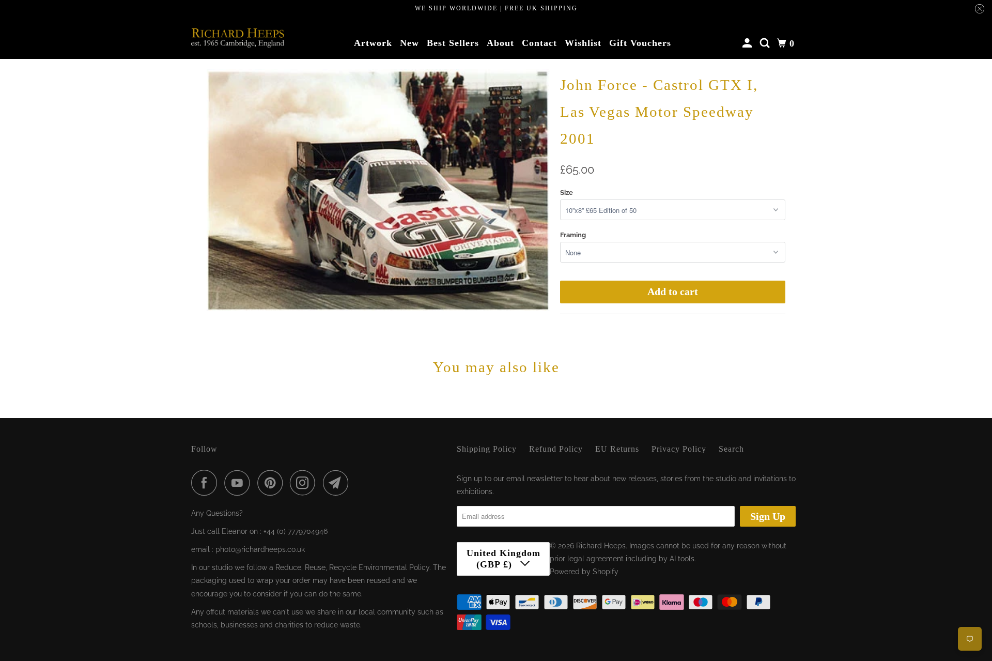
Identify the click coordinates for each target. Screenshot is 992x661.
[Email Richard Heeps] (338, 483)
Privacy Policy (679, 448)
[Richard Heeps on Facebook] (206, 483)
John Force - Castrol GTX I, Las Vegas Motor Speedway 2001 (659, 111)
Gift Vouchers (640, 43)
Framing (573, 235)
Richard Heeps (601, 546)
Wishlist (583, 43)
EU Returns (617, 448)
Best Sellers (453, 43)
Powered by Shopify (584, 571)
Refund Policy (556, 448)
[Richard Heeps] (237, 38)
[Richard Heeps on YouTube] (239, 483)
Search (731, 448)
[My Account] (748, 43)
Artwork (373, 43)
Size (566, 192)
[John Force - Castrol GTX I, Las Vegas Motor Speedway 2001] (378, 190)
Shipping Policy (487, 448)
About (500, 43)
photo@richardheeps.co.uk (260, 549)
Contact (539, 43)
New (409, 43)
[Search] (766, 43)
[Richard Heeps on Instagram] (305, 483)
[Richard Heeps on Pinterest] (272, 483)
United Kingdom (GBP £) (503, 559)
